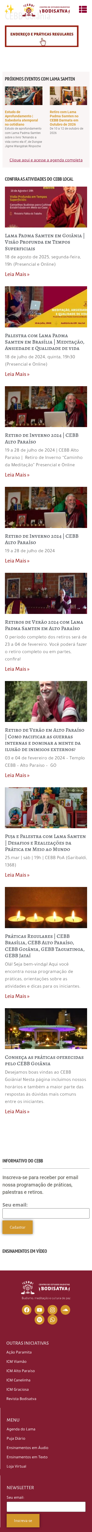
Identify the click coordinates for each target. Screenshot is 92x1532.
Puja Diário (16, 1439)
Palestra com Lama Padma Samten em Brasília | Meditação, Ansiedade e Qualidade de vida (44, 342)
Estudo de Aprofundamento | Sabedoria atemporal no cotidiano (21, 118)
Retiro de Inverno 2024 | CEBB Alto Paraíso (42, 438)
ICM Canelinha (18, 1381)
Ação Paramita (19, 1353)
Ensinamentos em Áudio (27, 1448)
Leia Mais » (17, 274)
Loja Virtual (16, 1467)
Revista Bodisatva (21, 1399)
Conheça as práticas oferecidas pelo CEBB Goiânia (44, 1060)
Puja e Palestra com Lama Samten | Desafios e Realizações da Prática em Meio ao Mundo (45, 843)
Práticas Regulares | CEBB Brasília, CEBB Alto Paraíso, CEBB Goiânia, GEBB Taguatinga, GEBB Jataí (45, 946)
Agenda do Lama (21, 1430)
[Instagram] (52, 1310)
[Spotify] (39, 1320)
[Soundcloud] (65, 1310)
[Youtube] (39, 1310)
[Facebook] (27, 1310)
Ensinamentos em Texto (27, 1458)
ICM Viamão (16, 1362)
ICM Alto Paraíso (20, 1371)
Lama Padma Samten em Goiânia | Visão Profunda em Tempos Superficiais (45, 242)
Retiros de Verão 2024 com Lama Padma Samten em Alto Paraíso (44, 625)
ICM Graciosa (17, 1390)
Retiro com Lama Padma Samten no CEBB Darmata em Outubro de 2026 (64, 118)
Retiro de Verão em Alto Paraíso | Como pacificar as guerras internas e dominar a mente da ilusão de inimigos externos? (44, 739)
